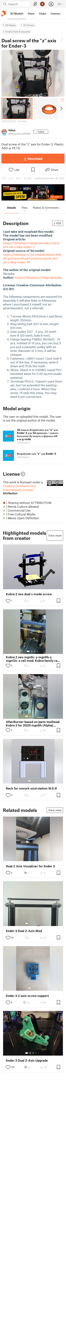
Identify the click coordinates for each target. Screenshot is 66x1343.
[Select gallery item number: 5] (38, 716)
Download (35, 158)
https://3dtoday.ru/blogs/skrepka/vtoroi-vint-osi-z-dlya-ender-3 (31, 245)
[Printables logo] (3, 13)
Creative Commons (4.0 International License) (19, 489)
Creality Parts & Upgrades (17, 31)
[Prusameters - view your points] (42, 4)
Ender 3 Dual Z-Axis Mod (24, 931)
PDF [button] (59, 223)
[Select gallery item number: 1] (28, 651)
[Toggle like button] (8, 601)
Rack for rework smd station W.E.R (31, 788)
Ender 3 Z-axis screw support (27, 995)
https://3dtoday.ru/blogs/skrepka (38, 277)
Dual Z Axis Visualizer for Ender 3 (30, 866)
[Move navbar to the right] (62, 13)
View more (55, 535)
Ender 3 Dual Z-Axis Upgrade (27, 1060)
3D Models (10, 25)
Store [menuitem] (31, 13)
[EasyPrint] (35, 4)
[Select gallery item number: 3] (34, 651)
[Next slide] (61, 108)
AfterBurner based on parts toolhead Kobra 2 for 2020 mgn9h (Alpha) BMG (32, 723)
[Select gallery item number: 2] (31, 651)
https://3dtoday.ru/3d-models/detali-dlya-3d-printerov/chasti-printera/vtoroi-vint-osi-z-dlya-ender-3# (32, 258)
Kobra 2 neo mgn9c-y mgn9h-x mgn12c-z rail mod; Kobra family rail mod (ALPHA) (32, 658)
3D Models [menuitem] (16, 13)
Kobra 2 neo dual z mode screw (29, 594)
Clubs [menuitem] (42, 13)
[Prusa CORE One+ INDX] (33, 192)
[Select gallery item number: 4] (37, 651)
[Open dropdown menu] (62, 40)
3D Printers (28, 25)
